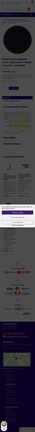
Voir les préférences (17, 222)
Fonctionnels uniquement (17, 217)
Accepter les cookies (17, 212)
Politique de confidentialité (17, 225)
